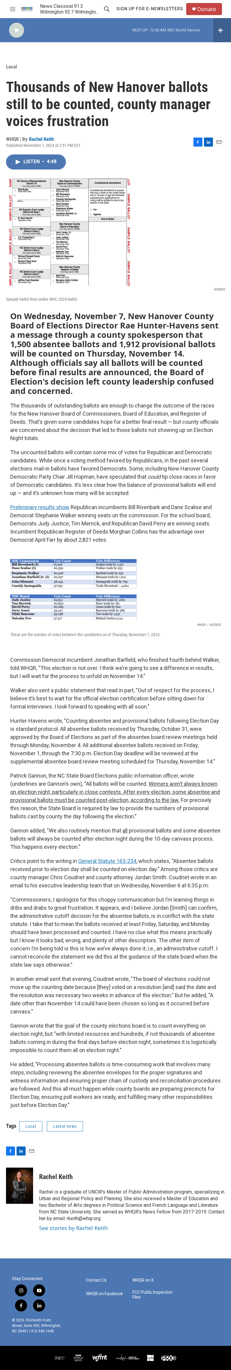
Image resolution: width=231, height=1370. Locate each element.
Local (11, 67)
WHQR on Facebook (104, 1294)
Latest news (65, 1126)
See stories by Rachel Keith (73, 1228)
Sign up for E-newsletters (149, 8)
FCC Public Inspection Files (152, 1294)
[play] (16, 30)
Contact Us (96, 1280)
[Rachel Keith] (19, 1186)
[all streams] (222, 30)
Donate (206, 9)
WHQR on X (143, 1280)
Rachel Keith (41, 139)
